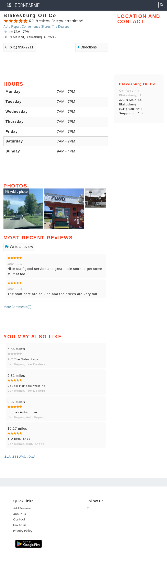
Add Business (22, 508)
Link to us (19, 525)
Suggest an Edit (131, 113)
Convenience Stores (36, 26)
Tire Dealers (60, 26)
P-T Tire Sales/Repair (24, 359)
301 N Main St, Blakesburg (130, 102)
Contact (19, 519)
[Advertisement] (55, 66)
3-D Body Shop (19, 438)
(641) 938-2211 (20, 47)
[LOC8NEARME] (23, 5)
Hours (7, 32)
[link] (23, 208)
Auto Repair (11, 26)
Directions (88, 47)
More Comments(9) (17, 307)
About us (19, 514)
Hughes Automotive (22, 412)
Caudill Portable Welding (26, 385)
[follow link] (89, 508)
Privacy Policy (22, 531)
